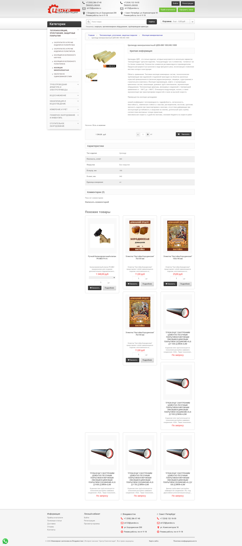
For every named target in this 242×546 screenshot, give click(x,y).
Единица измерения (95, 182)
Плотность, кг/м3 (93, 159)
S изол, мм (91, 176)
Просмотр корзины (92, 524)
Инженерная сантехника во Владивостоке (67, 541)
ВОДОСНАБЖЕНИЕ (58, 95)
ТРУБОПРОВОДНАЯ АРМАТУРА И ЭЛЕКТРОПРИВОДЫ (59, 87)
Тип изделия (92, 153)
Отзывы (50, 527)
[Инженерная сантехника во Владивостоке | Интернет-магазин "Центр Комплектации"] (64, 9)
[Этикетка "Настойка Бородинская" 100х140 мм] (177, 235)
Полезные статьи (54, 521)
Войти (175, 3)
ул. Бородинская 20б (133, 527)
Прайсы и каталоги (55, 518)
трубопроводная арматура (138, 26)
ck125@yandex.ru (94, 8)
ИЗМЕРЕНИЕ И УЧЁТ (58, 109)
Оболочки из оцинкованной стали (63, 75)
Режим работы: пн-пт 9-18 (135, 532)
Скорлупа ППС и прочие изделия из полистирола (64, 50)
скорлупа (98, 26)
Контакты (51, 530)
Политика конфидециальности (185, 541)
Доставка (51, 524)
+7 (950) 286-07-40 (132, 518)
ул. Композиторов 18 (169, 527)
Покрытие (91, 164)
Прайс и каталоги (168, 10)
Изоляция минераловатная (61, 69)
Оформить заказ (186, 10)
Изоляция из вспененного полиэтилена (65, 63)
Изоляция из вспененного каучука (65, 56)
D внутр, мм (92, 170)
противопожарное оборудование (115, 26)
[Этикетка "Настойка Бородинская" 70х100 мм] (139, 235)
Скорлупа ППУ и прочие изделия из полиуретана (64, 44)
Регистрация (187, 3)
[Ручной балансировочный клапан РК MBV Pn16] (102, 235)
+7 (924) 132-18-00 (168, 518)
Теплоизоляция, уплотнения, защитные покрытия (62, 33)
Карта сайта (153, 541)
